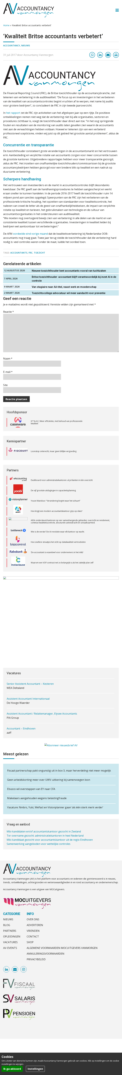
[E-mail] (108, 55)
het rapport (13, 113)
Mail (15, 969)
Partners (9, 931)
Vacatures (10, 942)
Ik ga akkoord (12, 1069)
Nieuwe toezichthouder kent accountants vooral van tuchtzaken (69, 270)
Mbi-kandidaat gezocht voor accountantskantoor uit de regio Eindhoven (50, 837)
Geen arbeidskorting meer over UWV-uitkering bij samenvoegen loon (48, 780)
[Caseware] (18, 422)
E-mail (8, 372)
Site (5, 385)
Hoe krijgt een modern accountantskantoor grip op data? (57, 501)
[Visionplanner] (18, 490)
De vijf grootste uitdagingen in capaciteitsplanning (53, 480)
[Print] (116, 55)
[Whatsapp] (92, 55)
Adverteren (35, 925)
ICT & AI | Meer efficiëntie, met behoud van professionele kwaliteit (56, 422)
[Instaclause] (18, 552)
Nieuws (25, 45)
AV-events (10, 948)
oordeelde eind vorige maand (30, 233)
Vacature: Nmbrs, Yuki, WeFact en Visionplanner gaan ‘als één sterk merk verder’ (55, 807)
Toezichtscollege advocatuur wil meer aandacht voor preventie (68, 293)
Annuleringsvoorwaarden (45, 953)
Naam (7, 358)
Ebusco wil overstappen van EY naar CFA (31, 789)
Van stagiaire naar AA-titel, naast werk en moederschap (64, 286)
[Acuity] (18, 501)
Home (6, 25)
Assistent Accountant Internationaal (28, 690)
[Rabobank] (18, 542)
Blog (6, 925)
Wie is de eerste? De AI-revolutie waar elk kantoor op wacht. (58, 521)
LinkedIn (6, 969)
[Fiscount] (18, 451)
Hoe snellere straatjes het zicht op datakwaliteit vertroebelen (58, 532)
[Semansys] (18, 563)
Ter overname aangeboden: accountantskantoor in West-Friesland (46, 845)
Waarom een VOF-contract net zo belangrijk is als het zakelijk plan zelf (62, 552)
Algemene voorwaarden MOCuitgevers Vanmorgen (62, 948)
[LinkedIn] (100, 55)
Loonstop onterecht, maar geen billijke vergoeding (53, 451)
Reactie (8, 311)
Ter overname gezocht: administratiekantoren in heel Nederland (45, 833)
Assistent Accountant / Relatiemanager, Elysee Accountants (42, 704)
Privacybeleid (36, 959)
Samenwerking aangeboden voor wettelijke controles (38, 841)
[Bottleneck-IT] (18, 522)
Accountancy (11, 45)
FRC (31, 252)
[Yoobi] (18, 480)
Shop (30, 942)
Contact (33, 936)
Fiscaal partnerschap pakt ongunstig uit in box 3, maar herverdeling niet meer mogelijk (59, 770)
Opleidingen (11, 936)
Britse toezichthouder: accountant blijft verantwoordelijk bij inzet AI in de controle (74, 278)
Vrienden (33, 931)
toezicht (39, 252)
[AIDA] (18, 511)
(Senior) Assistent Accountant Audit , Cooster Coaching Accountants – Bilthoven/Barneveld (60, 734)
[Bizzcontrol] (18, 532)
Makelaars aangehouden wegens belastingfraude (37, 798)
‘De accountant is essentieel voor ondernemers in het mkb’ (57, 542)
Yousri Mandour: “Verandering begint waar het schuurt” (55, 490)
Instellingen (35, 1069)
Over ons (33, 919)
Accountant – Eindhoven (21, 719)
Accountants (18, 252)
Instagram (23, 969)
